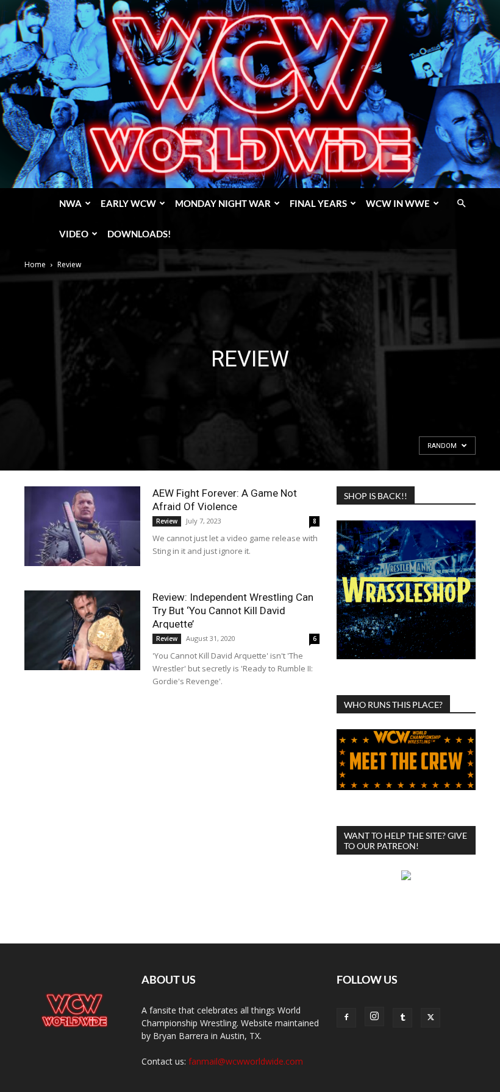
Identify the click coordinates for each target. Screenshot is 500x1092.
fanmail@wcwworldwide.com (245, 1061)
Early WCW (128, 203)
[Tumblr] (402, 1017)
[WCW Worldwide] (250, 94)
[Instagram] (374, 1016)
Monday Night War (223, 203)
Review (166, 521)
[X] (430, 1017)
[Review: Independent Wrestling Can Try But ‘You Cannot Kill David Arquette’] (82, 630)
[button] (461, 203)
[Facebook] (346, 1017)
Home (35, 264)
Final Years (318, 203)
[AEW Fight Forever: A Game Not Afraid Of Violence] (82, 526)
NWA (70, 203)
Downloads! (139, 233)
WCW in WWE (398, 203)
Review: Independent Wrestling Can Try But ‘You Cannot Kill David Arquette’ (232, 610)
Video (73, 233)
